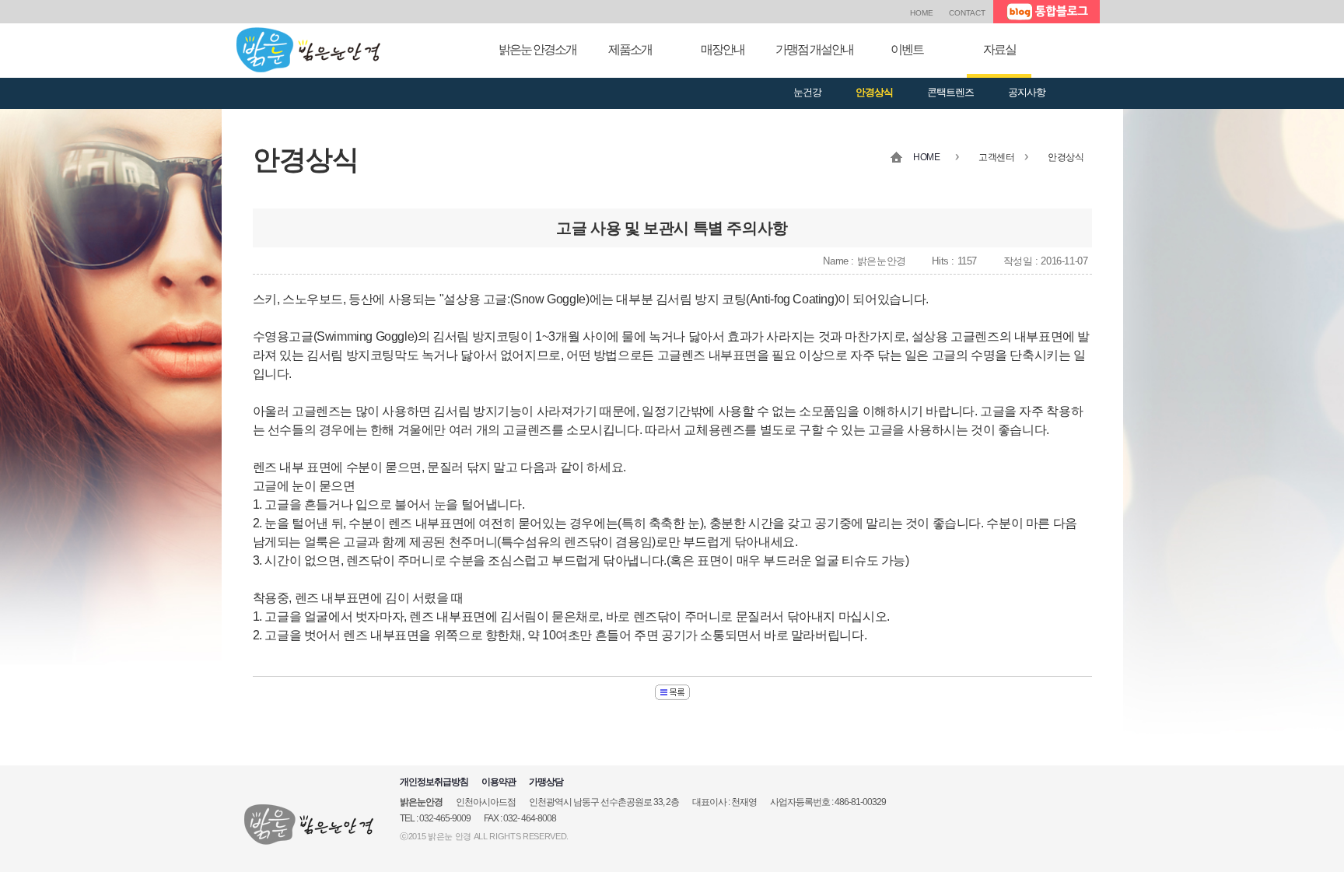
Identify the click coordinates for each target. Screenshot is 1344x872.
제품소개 (630, 49)
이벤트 (907, 49)
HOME (921, 13)
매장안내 (722, 49)
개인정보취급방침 (434, 781)
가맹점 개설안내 (814, 49)
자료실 (999, 49)
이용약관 (498, 781)
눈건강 (807, 92)
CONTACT (967, 13)
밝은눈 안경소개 (537, 49)
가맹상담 (546, 781)
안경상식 (874, 92)
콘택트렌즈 (950, 92)
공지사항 (1026, 92)
